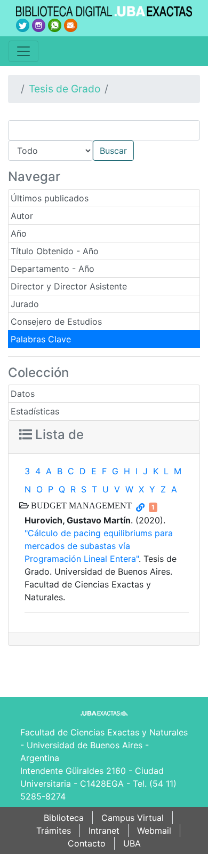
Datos (23, 393)
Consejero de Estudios (56, 321)
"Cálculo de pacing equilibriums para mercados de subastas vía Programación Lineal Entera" (99, 546)
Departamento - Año (52, 268)
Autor (22, 215)
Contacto (87, 843)
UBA (132, 843)
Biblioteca (64, 817)
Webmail (154, 830)
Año (19, 233)
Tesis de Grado (64, 88)
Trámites (53, 830)
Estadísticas (35, 411)
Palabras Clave (41, 339)
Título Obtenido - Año (55, 251)
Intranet (104, 830)
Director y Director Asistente (69, 286)
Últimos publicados (50, 198)
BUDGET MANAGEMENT (80, 505)
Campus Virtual (132, 817)
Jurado (25, 304)
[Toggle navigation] (23, 51)
